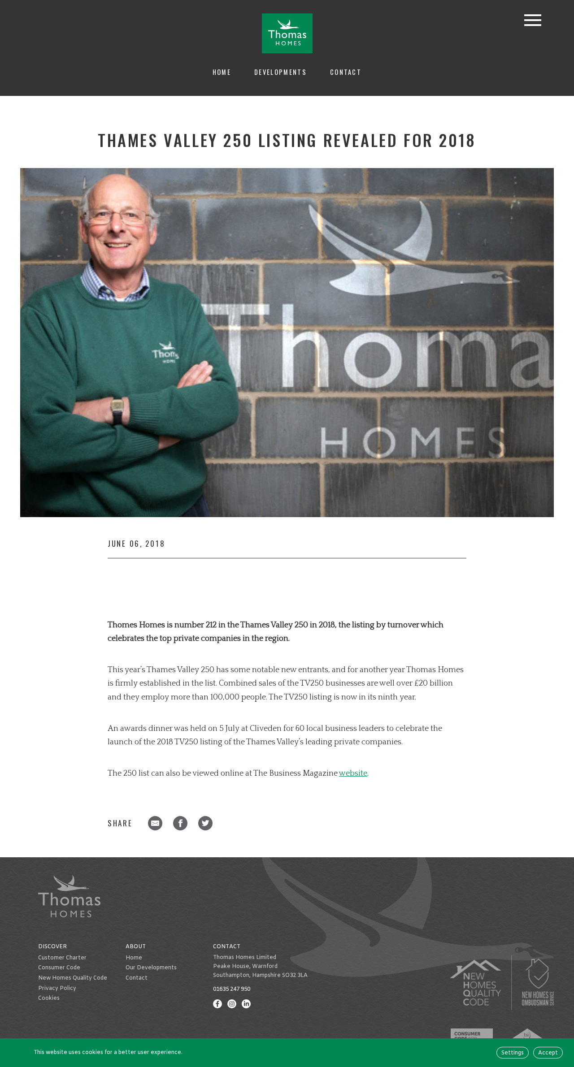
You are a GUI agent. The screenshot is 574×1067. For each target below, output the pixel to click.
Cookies (49, 998)
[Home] (287, 33)
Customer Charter (62, 958)
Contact (345, 72)
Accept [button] (548, 1053)
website (353, 773)
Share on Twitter (205, 823)
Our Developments (151, 968)
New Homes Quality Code (72, 978)
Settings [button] (512, 1053)
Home (222, 72)
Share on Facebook (180, 823)
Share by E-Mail (155, 823)
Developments (280, 72)
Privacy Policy (57, 988)
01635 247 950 (231, 989)
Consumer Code (59, 968)
